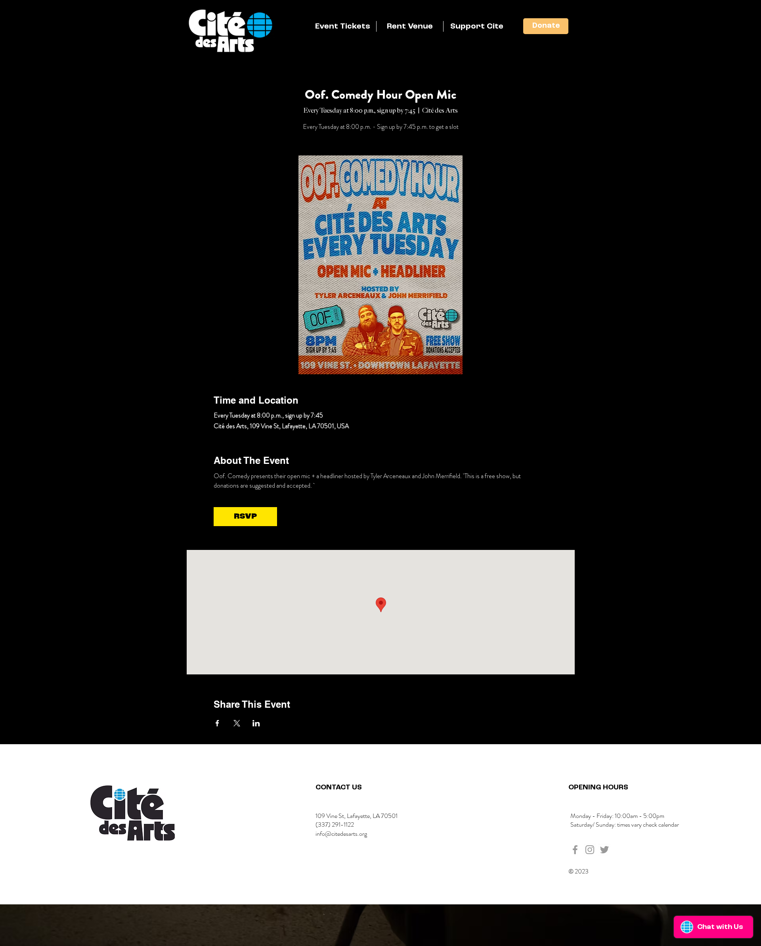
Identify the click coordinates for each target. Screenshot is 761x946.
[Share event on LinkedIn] (256, 723)
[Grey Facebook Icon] (575, 850)
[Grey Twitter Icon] (604, 850)
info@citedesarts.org (341, 833)
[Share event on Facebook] (217, 723)
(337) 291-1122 (334, 824)
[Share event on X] (237, 723)
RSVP (245, 517)
